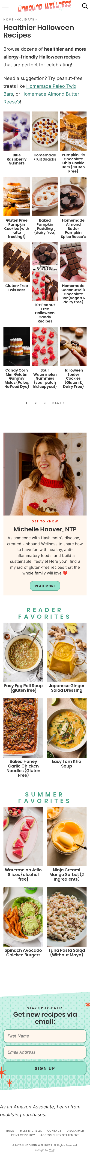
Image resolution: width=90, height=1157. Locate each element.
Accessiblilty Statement (59, 1135)
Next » (58, 402)
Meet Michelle (31, 1131)
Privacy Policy (23, 1135)
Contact (54, 1131)
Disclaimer (75, 1131)
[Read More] (45, 474)
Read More (45, 586)
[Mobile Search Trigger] (85, 6)
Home (8, 19)
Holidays (26, 19)
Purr (51, 1150)
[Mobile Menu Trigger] (4, 6)
